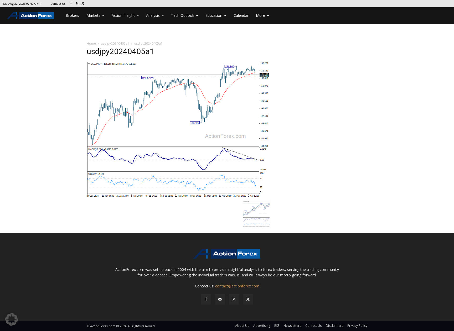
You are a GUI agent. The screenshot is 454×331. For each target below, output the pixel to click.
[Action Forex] (30, 15)
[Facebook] (71, 4)
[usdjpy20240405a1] (178, 129)
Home (91, 43)
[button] (11, 319)
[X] (83, 4)
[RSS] (77, 4)
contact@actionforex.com (237, 285)
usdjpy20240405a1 (115, 43)
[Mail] (220, 299)
